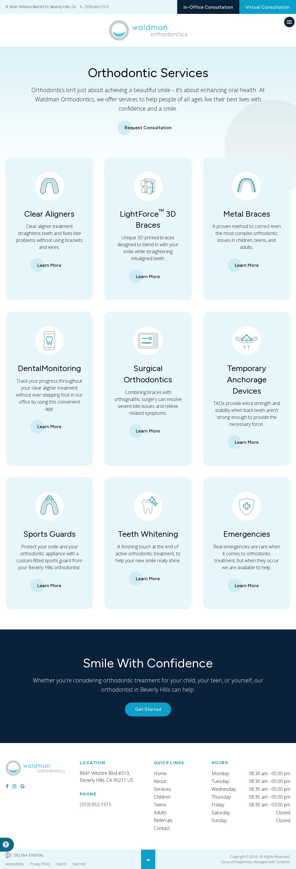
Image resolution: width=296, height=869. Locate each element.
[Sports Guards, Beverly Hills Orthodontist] (49, 525)
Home (160, 773)
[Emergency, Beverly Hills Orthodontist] (246, 525)
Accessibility (15, 863)
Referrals (163, 820)
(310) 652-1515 (97, 6)
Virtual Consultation (268, 7)
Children (162, 797)
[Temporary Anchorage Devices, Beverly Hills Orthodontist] (246, 359)
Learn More (49, 265)
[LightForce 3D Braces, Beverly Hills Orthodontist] (148, 205)
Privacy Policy (40, 863)
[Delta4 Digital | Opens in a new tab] (25, 855)
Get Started (148, 709)
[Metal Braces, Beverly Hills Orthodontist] (246, 205)
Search (61, 863)
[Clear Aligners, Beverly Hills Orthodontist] (49, 205)
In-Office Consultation (208, 7)
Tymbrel (282, 861)
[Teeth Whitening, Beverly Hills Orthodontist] (148, 525)
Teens (160, 805)
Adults (160, 812)
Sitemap (79, 863)
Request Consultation (148, 127)
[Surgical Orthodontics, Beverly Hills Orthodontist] (148, 359)
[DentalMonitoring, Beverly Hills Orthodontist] (49, 359)
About (160, 781)
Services (162, 789)
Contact (162, 828)
